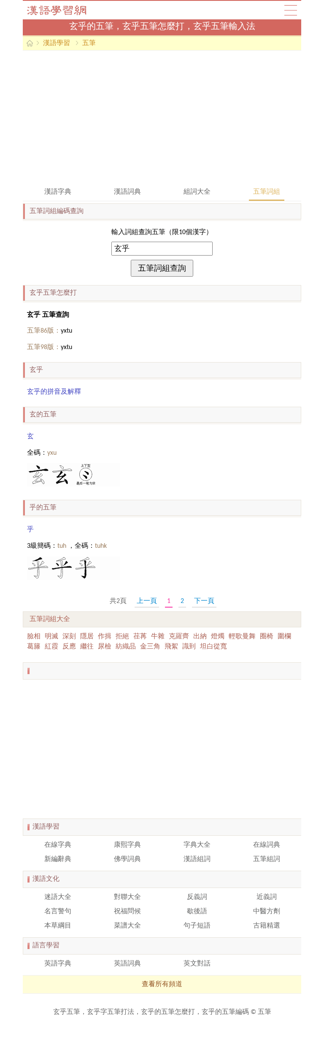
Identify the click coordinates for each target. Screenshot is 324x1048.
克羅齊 (179, 636)
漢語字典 (57, 192)
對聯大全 (127, 897)
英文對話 (197, 963)
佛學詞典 (127, 859)
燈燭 (217, 636)
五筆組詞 (266, 859)
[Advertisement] (162, 118)
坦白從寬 (213, 646)
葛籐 (33, 646)
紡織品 (126, 646)
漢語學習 (56, 43)
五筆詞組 (266, 192)
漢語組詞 (197, 859)
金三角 (150, 646)
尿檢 (104, 646)
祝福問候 (127, 911)
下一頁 (204, 601)
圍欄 (284, 636)
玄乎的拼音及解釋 (54, 392)
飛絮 (171, 646)
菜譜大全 (127, 926)
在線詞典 (266, 845)
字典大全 (197, 845)
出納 (200, 636)
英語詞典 (127, 963)
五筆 (89, 43)
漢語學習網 (65, 10)
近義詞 (266, 897)
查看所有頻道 (162, 984)
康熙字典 (127, 845)
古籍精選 (266, 926)
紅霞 (51, 646)
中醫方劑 (266, 911)
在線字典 (57, 845)
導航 (290, 10)
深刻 (69, 636)
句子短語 (197, 926)
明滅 (51, 636)
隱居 (87, 636)
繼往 (87, 646)
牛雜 (158, 636)
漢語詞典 (127, 192)
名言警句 (57, 911)
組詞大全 (197, 192)
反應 (69, 646)
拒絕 (122, 636)
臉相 (33, 636)
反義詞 (197, 897)
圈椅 (266, 636)
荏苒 (140, 636)
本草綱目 (57, 926)
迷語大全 (57, 897)
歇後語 (197, 911)
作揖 (104, 636)
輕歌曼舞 (242, 636)
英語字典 (57, 963)
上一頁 (147, 601)
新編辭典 (57, 859)
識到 (189, 646)
